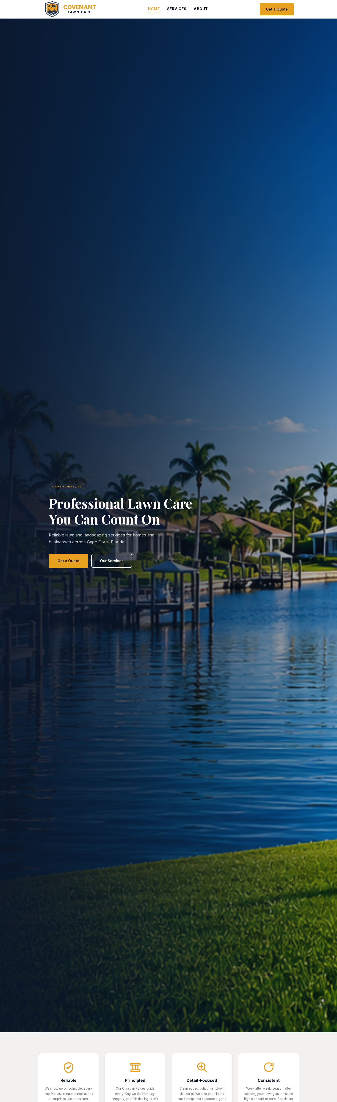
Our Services (112, 560)
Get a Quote (277, 9)
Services (177, 9)
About (201, 9)
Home (154, 9)
